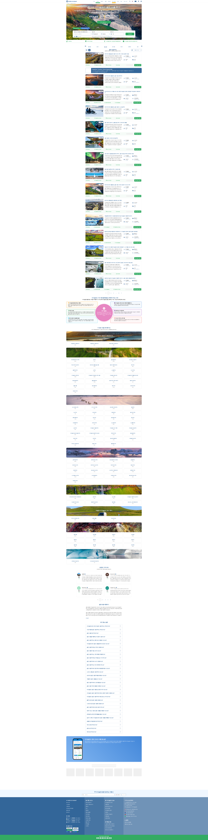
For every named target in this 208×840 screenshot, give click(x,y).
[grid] (86, 50)
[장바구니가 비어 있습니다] (138, 1)
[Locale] (132, 1)
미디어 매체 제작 (108, 827)
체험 (74, 36)
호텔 (105, 1)
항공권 (109, 1)
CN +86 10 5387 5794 (130, 814)
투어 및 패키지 (88, 802)
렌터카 (102, 1)
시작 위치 (79, 36)
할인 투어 (87, 822)
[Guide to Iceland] (71, 1)
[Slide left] (85, 46)
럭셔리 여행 (88, 818)
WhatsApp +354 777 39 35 (131, 816)
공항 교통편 (88, 812)
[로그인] (141, 1)
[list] (89, 50)
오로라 (106, 812)
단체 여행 (87, 816)
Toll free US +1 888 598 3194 (131, 809)
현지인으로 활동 (128, 822)
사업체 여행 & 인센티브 (109, 823)
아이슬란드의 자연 (108, 802)
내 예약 (87, 825)
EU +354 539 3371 (129, 812)
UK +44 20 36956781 (130, 811)
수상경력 (68, 804)
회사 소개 (125, 1)
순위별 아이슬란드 (108, 814)
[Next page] (121, 293)
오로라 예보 (107, 818)
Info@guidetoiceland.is (130, 804)
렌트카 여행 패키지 (89, 804)
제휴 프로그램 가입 (128, 824)
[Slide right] (141, 46)
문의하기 (68, 812)
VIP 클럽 (87, 823)
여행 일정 (107, 816)
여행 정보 (107, 804)
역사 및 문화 (107, 808)
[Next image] (102, 58)
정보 (118, 1)
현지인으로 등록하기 (109, 829)
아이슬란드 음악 (108, 810)
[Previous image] (86, 58)
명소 (121, 1)
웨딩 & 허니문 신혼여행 (109, 825)
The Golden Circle (109, 36)
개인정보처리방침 (69, 808)
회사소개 (68, 802)
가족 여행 (87, 814)
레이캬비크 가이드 (108, 806)
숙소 (87, 808)
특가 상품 (113, 1)
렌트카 (87, 806)
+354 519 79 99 (129, 805)
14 (118, 293)
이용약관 (68, 806)
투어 (94, 1)
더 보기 (87, 618)
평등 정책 (68, 810)
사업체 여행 (88, 820)
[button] (94, 58)
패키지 (98, 1)
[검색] (129, 1)
